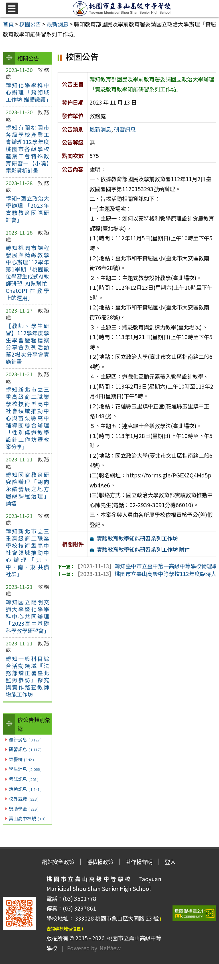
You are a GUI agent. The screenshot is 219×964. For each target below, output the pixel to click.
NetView (110, 948)
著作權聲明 (139, 862)
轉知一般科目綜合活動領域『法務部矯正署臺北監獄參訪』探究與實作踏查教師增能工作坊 (27, 676)
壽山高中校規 (27, 818)
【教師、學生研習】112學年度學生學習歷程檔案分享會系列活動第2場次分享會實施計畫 (27, 343)
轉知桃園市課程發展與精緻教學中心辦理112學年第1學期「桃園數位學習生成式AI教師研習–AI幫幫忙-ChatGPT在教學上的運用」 (27, 273)
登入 (170, 862)
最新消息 (25, 739)
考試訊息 (23, 778)
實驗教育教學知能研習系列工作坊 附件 (143, 549)
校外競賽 (23, 798)
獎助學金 (23, 808)
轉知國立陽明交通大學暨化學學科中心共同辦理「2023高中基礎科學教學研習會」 (27, 616)
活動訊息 (25, 788)
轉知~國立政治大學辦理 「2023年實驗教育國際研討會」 (27, 209)
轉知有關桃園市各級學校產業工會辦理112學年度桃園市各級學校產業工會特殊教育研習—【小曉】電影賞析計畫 (27, 148)
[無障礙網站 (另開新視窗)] (194, 913)
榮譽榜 (21, 759)
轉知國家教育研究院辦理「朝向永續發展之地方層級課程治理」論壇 (27, 489)
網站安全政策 (58, 862)
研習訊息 (25, 749)
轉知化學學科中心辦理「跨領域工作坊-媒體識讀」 (27, 92)
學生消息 (25, 768)
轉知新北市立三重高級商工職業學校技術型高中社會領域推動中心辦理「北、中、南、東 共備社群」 (27, 552)
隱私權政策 (99, 862)
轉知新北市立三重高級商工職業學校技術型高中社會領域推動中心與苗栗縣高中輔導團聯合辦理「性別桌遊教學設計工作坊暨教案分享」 (27, 418)
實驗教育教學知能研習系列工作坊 (137, 538)
